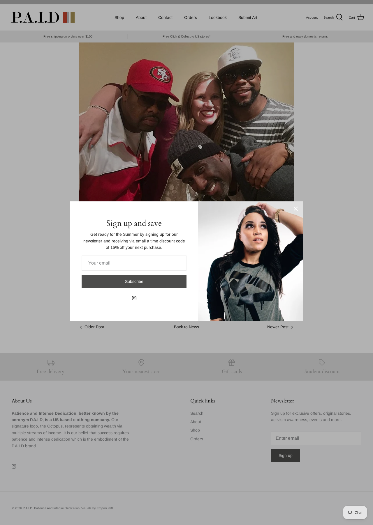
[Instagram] (134, 298)
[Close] (295, 208)
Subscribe (134, 281)
